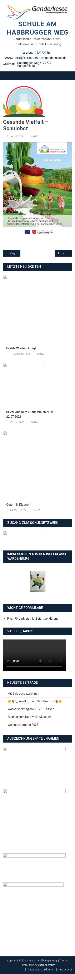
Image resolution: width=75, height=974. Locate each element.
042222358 (42, 52)
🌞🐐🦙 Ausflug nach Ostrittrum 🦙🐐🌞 (35, 701)
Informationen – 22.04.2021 (65, 253)
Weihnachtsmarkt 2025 (23, 724)
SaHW (34, 136)
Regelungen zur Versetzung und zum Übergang (15, 253)
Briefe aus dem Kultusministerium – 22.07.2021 (31, 414)
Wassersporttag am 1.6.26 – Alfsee (31, 709)
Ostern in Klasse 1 (18, 504)
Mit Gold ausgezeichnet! (23, 693)
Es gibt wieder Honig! (21, 348)
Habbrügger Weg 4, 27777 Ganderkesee (34, 64)
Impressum (65, 969)
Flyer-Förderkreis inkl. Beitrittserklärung (33, 618)
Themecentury (46, 965)
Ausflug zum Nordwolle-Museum (29, 716)
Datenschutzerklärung (41, 969)
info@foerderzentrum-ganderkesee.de (40, 57)
